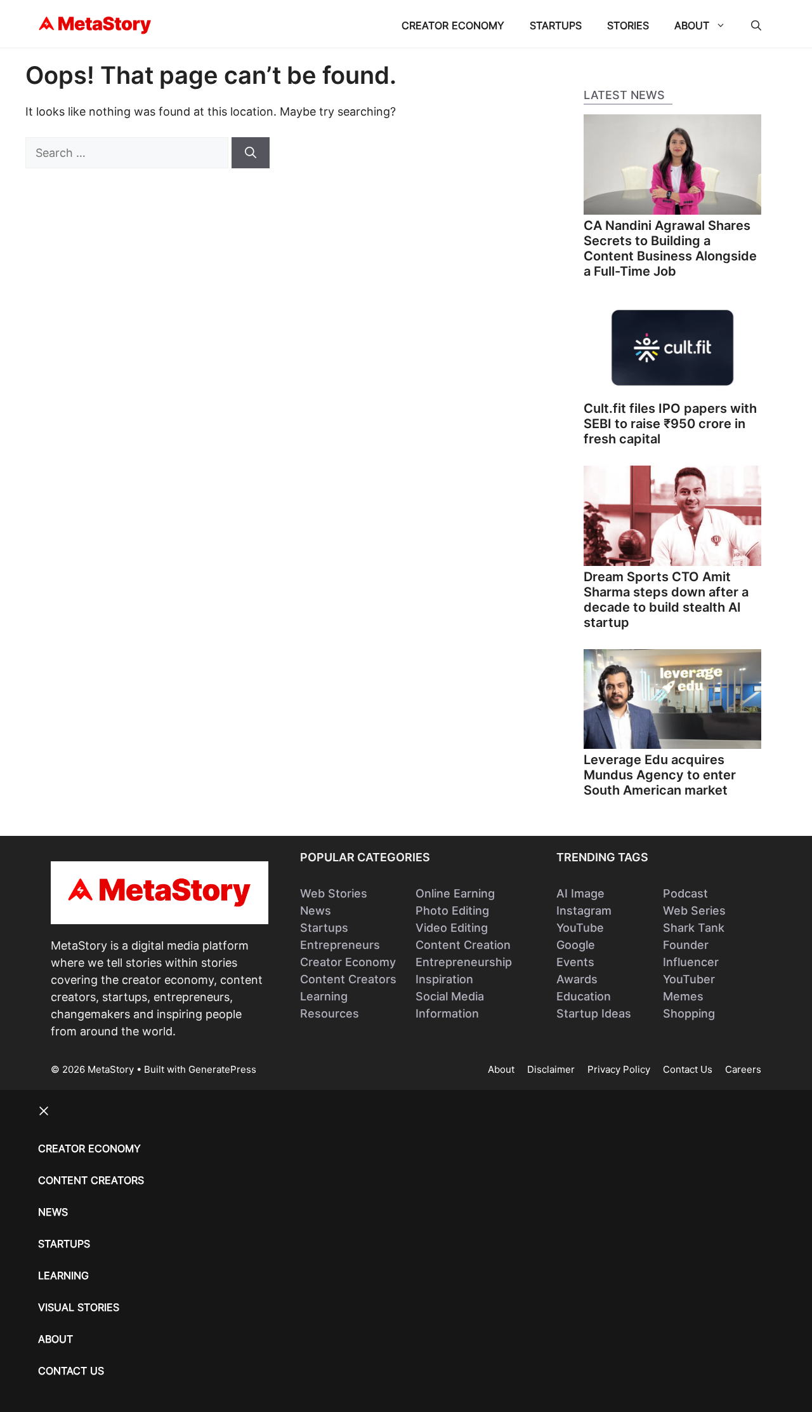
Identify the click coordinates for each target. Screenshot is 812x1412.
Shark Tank (693, 927)
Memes (683, 996)
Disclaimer (551, 1069)
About (691, 25)
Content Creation (463, 944)
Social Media (450, 996)
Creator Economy (453, 25)
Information (447, 1013)
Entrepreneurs (340, 944)
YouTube (580, 927)
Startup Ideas (593, 1013)
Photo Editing (452, 910)
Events (575, 962)
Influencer (691, 962)
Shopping (689, 1013)
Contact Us (687, 1069)
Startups (556, 25)
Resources (329, 1013)
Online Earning (455, 893)
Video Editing (452, 927)
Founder (686, 944)
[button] (756, 25)
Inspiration (444, 979)
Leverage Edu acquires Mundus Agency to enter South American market (660, 775)
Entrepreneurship (464, 962)
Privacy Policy (618, 1069)
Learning (324, 996)
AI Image (580, 893)
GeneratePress (222, 1069)
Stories (628, 25)
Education (583, 996)
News (315, 910)
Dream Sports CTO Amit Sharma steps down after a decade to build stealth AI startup (666, 599)
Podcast (685, 893)
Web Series (694, 910)
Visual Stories (78, 1307)
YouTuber (689, 979)
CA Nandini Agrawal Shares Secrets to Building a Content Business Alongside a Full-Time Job (670, 248)
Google (575, 944)
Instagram (584, 910)
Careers (743, 1069)
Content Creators (348, 979)
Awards (577, 979)
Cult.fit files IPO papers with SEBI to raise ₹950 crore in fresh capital (670, 424)
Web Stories (333, 893)
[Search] (251, 152)
